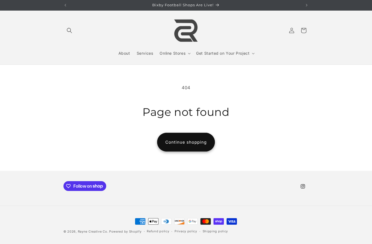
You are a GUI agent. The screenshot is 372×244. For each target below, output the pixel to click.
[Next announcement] (307, 5)
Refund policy (158, 231)
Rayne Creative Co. (93, 231)
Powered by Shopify (125, 231)
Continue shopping (186, 142)
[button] (69, 30)
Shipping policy (215, 231)
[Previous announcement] (65, 5)
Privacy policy (186, 231)
